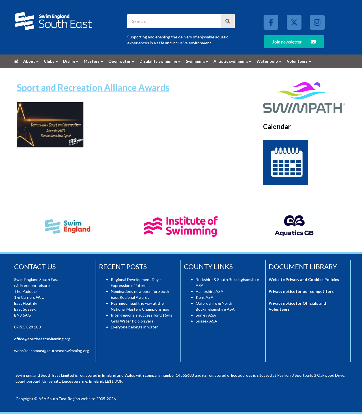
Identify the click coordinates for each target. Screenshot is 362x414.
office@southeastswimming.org (42, 338)
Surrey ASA (206, 315)
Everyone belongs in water (134, 326)
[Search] (228, 21)
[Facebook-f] (271, 22)
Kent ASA (205, 297)
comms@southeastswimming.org (60, 350)
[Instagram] (317, 22)
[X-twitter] (294, 22)
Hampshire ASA (209, 291)
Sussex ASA (206, 321)
